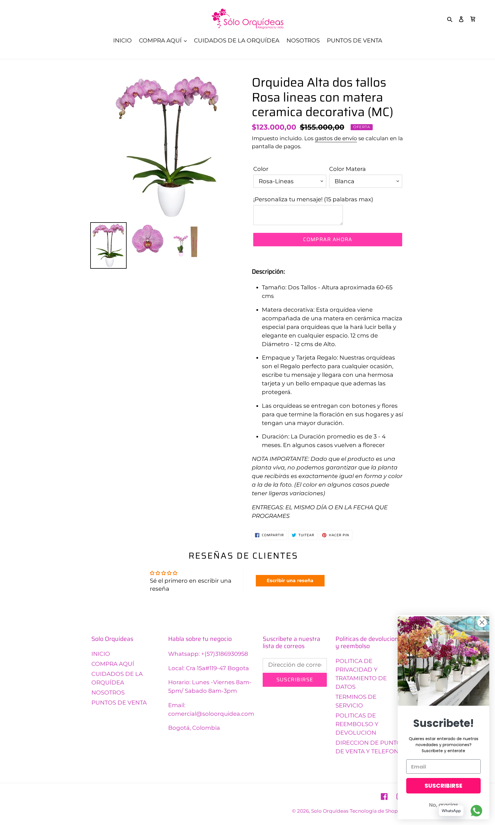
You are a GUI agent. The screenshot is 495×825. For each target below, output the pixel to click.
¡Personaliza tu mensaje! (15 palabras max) (313, 199)
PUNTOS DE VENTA (119, 702)
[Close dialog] (482, 622)
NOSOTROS (108, 692)
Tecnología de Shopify (377, 811)
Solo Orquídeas (329, 811)
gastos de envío (336, 138)
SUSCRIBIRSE (443, 786)
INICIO (100, 653)
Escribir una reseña (290, 580)
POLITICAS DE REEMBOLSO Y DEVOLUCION (356, 724)
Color (260, 168)
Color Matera (347, 168)
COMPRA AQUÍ (112, 663)
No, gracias (443, 804)
